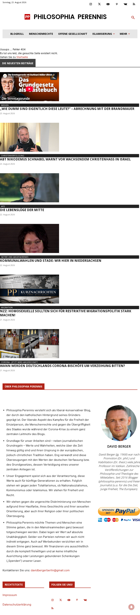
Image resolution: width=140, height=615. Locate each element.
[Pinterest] (116, 4)
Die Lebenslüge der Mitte (22, 210)
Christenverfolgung (12, 155)
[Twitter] (99, 4)
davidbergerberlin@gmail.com (50, 570)
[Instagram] (90, 4)
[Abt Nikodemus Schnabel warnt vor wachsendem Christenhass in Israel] (70, 137)
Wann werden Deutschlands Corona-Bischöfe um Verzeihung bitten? (62, 366)
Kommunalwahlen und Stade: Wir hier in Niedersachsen (50, 260)
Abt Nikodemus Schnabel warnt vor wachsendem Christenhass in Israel (65, 159)
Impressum (10, 595)
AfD (3, 206)
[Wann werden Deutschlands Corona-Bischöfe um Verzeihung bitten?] (70, 343)
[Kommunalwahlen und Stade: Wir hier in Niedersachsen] (70, 238)
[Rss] (134, 4)
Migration (7, 307)
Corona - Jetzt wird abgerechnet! (19, 362)
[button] (133, 17)
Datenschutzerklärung (17, 604)
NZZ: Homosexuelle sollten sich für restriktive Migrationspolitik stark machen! (65, 313)
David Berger (119, 446)
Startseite (22, 57)
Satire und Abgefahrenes (14, 257)
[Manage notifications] (131, 607)
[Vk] (125, 4)
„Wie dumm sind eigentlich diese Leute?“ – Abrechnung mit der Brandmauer (67, 109)
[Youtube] (108, 4)
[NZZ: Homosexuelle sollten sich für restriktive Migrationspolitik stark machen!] (70, 289)
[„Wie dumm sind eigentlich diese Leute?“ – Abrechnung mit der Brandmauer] (70, 86)
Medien (5, 105)
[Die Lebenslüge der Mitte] (70, 187)
